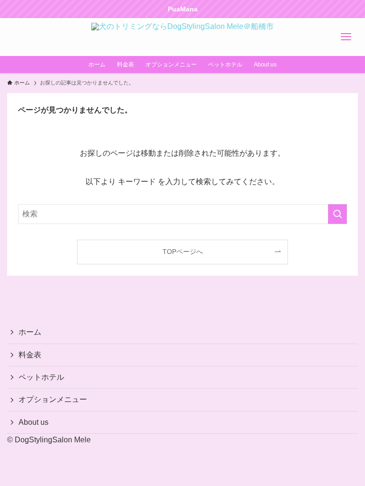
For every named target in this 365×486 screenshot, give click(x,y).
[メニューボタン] (346, 37)
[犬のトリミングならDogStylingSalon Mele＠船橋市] (182, 37)
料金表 (30, 355)
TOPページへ (183, 251)
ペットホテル (41, 377)
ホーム (30, 332)
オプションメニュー (53, 399)
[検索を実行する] (337, 214)
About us (33, 422)
